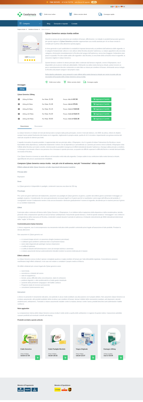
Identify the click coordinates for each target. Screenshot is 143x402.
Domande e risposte (61, 24)
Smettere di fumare (33, 29)
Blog (48, 24)
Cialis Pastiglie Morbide (56, 349)
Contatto (74, 24)
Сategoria (26, 23)
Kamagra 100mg (110, 349)
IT (114, 6)
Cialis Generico (26, 349)
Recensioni (31, 57)
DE (124, 6)
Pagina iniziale (22, 29)
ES (119, 6)
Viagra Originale (82, 349)
